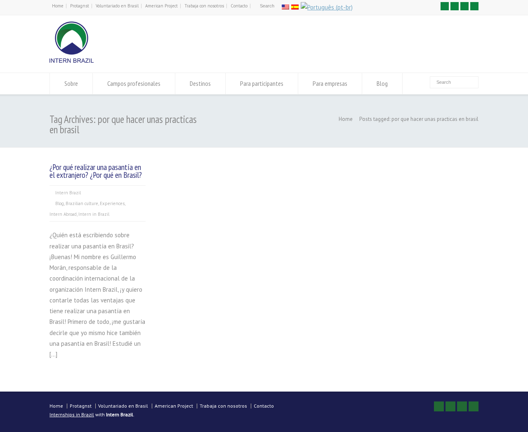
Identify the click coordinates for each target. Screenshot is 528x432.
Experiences (112, 203)
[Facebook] (454, 6)
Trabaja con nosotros (204, 6)
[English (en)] (285, 7)
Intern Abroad (63, 214)
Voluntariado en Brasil (117, 6)
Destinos (200, 83)
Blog (382, 83)
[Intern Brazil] (72, 60)
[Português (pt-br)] (327, 7)
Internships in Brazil (72, 414)
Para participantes (261, 83)
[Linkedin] (474, 6)
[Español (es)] (295, 7)
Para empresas (330, 83)
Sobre (71, 83)
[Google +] (464, 6)
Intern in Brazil (93, 214)
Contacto (239, 6)
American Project (161, 6)
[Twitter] (445, 6)
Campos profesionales (133, 83)
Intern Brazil (68, 193)
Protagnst (79, 6)
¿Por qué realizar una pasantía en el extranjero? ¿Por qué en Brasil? (96, 171)
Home (58, 6)
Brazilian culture (82, 203)
